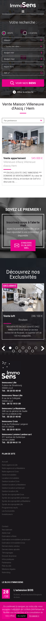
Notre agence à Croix (10, 472)
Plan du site (6, 566)
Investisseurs (7, 514)
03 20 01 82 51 (14, 429)
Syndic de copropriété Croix (13, 495)
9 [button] (32, 351)
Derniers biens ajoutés (11, 549)
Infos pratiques (8, 559)
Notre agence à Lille (9, 465)
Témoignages (7, 553)
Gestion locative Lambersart (13, 488)
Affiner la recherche (25, 92)
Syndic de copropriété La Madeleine (16, 501)
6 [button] (13, 351)
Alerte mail (6, 533)
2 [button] (16, 348)
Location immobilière (10, 478)
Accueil (5, 462)
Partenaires (6, 563)
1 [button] (10, 348)
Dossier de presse (9, 556)
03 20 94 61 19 (14, 442)
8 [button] (26, 351)
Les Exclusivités (8, 511)
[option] (23, 312)
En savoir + (34, 616)
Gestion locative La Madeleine (14, 485)
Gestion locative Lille (10, 491)
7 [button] (20, 351)
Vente (10, 33)
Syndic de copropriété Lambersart (15, 498)
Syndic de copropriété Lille (12, 504)
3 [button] (23, 348)
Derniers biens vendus (11, 546)
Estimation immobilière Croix (13, 543)
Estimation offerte (9, 536)
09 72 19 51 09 (14, 403)
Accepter (22, 616)
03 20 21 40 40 (14, 417)
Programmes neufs (10, 508)
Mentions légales (8, 569)
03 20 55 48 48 (14, 391)
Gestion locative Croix (10, 481)
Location (32, 33)
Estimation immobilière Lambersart (16, 540)
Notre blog (6, 572)
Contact (5, 526)
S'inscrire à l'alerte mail (26, 245)
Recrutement (7, 530)
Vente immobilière (9, 475)
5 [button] (35, 348)
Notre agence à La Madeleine (13, 468)
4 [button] (29, 348)
